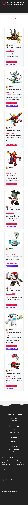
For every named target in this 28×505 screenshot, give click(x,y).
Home (4, 18)
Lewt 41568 (10, 51)
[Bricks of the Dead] (14, 3)
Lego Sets (11, 18)
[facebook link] (11, 480)
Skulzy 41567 (10, 294)
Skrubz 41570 (10, 254)
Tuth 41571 (9, 335)
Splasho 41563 (11, 173)
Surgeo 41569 (10, 92)
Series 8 (14, 61)
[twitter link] (7, 480)
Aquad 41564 (10, 133)
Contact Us (7, 470)
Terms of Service (17, 495)
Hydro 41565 (10, 376)
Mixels (16, 18)
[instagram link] (3, 480)
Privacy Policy (6, 495)
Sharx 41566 (10, 213)
